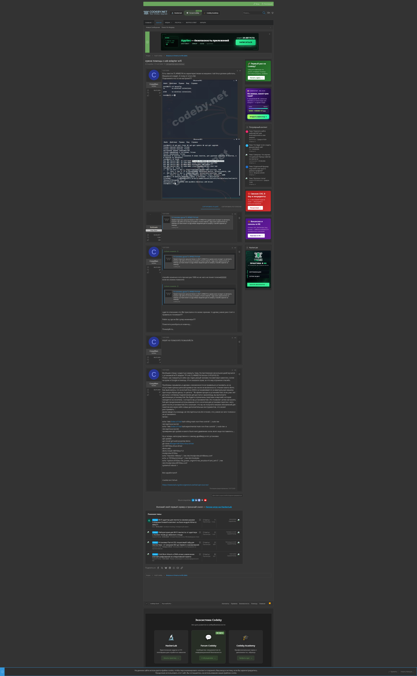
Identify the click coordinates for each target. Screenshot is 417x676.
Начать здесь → (256, 78)
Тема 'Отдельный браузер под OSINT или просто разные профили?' (259, 168)
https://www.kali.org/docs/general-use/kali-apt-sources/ (185, 485)
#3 (235, 248)
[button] (153, 22)
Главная (262, 604)
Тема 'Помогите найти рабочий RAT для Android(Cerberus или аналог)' (257, 134)
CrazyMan (150, 64)
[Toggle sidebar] (271, 27)
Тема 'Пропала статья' (257, 178)
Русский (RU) (166, 604)
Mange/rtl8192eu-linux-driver (182, 443)
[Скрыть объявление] (269, 34)
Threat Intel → (255, 208)
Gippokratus (232, 521)
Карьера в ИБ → (256, 236)
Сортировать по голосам (231, 207)
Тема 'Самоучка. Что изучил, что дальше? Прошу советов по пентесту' (259, 157)
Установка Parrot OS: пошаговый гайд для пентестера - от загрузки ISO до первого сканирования (175, 543)
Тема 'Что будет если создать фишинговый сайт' (260, 146)
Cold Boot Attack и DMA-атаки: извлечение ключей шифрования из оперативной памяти (173, 555)
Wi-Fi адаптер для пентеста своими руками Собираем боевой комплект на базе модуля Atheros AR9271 (174, 522)
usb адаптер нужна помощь (175, 64)
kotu (153, 527)
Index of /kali (176, 421)
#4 (235, 338)
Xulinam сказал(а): (170, 251)
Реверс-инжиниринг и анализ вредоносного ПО (175, 560)
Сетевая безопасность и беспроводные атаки (184, 537)
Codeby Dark (154, 604)
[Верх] (267, 603)
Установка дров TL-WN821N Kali (185, 217)
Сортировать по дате (210, 207)
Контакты (225, 604)
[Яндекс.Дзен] (202, 500)
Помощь (254, 604)
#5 (235, 370)
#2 (235, 214)
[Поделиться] (237, 71)
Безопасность (244, 604)
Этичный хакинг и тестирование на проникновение (174, 548)
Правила (234, 604)
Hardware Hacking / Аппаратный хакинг (176, 527)
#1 (240, 71)
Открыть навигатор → (258, 117)
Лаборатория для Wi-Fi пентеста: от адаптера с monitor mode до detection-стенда (174, 533)
